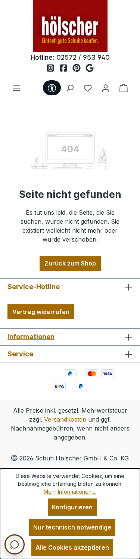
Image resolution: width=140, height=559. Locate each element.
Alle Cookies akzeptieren (72, 547)
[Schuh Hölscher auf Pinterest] (78, 68)
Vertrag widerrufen (40, 312)
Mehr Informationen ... (70, 491)
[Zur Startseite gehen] (70, 26)
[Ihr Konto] (106, 87)
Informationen (31, 337)
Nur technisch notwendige (72, 527)
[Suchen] (70, 87)
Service (20, 354)
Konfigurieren (72, 507)
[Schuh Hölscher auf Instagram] (52, 68)
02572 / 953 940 (83, 57)
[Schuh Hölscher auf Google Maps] (89, 68)
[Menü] (16, 87)
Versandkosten (65, 419)
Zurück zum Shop (70, 263)
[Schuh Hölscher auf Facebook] (65, 68)
